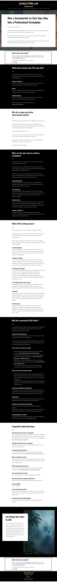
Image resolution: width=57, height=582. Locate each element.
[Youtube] (16, 62)
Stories (22, 3)
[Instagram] (12, 62)
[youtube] (27, 576)
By (27, 3)
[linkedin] (29, 576)
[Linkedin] (14, 62)
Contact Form (28, 55)
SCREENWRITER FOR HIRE (28, 574)
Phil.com (33, 3)
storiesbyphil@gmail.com (19, 58)
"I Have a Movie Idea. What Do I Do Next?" (34, 453)
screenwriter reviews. (31, 418)
